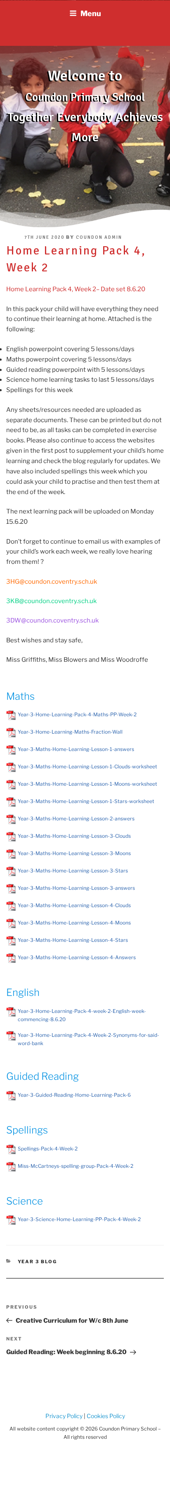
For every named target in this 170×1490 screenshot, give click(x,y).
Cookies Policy (105, 1415)
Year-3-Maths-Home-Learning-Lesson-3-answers (76, 888)
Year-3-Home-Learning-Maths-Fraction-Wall (70, 732)
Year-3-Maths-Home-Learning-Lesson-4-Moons (74, 923)
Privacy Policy (64, 1415)
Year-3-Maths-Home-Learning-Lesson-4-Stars (73, 940)
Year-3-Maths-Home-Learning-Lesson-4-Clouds (74, 905)
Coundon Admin (99, 237)
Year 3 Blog (37, 1261)
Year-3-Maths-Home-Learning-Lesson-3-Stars (73, 870)
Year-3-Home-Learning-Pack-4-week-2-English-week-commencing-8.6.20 (82, 1015)
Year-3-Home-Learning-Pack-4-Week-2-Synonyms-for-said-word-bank (88, 1039)
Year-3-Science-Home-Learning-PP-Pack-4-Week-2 (79, 1219)
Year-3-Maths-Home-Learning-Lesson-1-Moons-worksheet (87, 784)
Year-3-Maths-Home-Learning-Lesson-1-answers (76, 749)
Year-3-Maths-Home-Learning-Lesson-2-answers (76, 818)
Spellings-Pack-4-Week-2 (48, 1148)
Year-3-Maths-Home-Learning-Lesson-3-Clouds (74, 836)
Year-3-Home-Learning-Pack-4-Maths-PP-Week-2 (77, 714)
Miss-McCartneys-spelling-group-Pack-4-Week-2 (75, 1166)
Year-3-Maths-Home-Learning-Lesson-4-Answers (77, 957)
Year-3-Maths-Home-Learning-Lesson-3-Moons (74, 853)
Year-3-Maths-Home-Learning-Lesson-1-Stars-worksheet (86, 801)
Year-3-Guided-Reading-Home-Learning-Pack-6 (74, 1095)
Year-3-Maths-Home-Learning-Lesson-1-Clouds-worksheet (87, 766)
